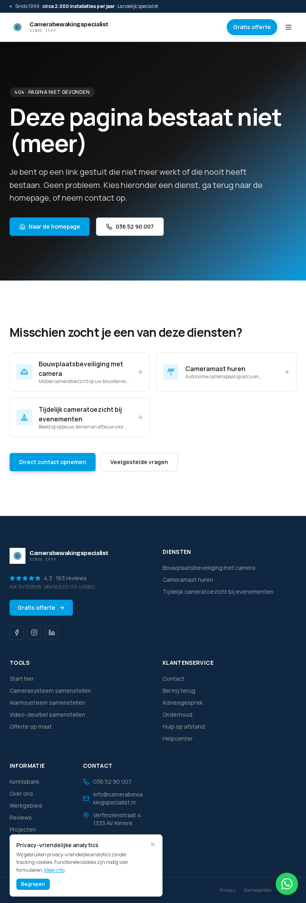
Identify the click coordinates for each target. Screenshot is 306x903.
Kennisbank (24, 781)
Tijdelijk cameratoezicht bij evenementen (218, 591)
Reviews (21, 817)
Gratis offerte (252, 27)
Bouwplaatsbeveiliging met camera (209, 567)
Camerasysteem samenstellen (50, 690)
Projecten (23, 829)
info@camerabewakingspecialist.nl (118, 798)
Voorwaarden (257, 890)
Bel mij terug (179, 690)
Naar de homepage (54, 226)
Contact (173, 678)
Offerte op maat (31, 726)
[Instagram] (34, 632)
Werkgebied (26, 805)
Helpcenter (178, 738)
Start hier (22, 678)
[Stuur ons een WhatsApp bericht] (287, 884)
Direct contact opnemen (52, 462)
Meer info (54, 870)
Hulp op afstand (184, 726)
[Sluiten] (152, 844)
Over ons (21, 793)
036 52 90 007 (135, 226)
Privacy (227, 890)
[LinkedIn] (52, 632)
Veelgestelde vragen (139, 462)
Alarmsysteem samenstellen (47, 702)
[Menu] (288, 27)
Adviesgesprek (183, 702)
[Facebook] (17, 632)
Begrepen (33, 884)
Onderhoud (177, 714)
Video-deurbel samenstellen (47, 714)
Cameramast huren (188, 579)
